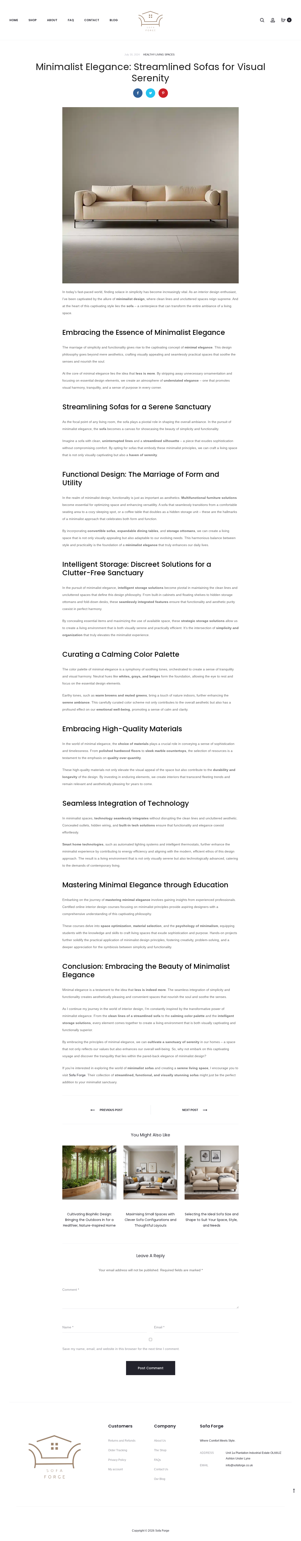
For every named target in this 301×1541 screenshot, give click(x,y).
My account (115, 1469)
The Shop (160, 1450)
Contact (91, 20)
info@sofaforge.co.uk (239, 1465)
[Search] (262, 20)
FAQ (71, 20)
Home (13, 20)
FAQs (157, 1460)
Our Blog (159, 1479)
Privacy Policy (117, 1460)
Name (67, 1327)
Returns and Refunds (121, 1440)
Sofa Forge (77, 1075)
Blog (114, 20)
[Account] (272, 20)
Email (159, 1327)
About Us (160, 1440)
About (52, 20)
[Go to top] (294, 1490)
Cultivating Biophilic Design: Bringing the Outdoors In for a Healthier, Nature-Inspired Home (89, 1220)
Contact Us (161, 1469)
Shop (32, 20)
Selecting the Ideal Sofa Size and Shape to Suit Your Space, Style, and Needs (211, 1220)
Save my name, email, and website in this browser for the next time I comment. (121, 1349)
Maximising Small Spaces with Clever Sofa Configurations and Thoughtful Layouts (150, 1220)
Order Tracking (117, 1450)
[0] (283, 20)
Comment (70, 1289)
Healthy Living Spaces (158, 54)
